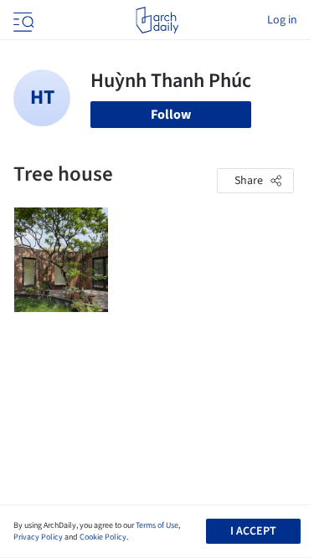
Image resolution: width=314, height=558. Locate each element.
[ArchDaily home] (157, 20)
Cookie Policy (103, 537)
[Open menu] (21, 20)
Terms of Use (157, 525)
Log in (282, 20)
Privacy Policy (38, 537)
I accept (253, 531)
